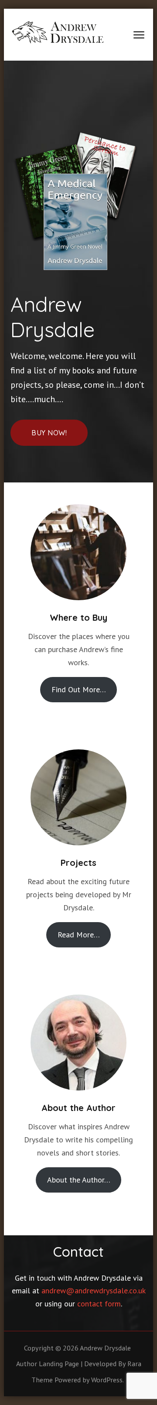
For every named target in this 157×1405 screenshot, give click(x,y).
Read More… (79, 935)
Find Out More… (78, 689)
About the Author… (78, 1180)
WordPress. (107, 1379)
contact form (99, 1304)
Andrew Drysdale (105, 1347)
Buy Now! (49, 432)
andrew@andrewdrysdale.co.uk (93, 1290)
